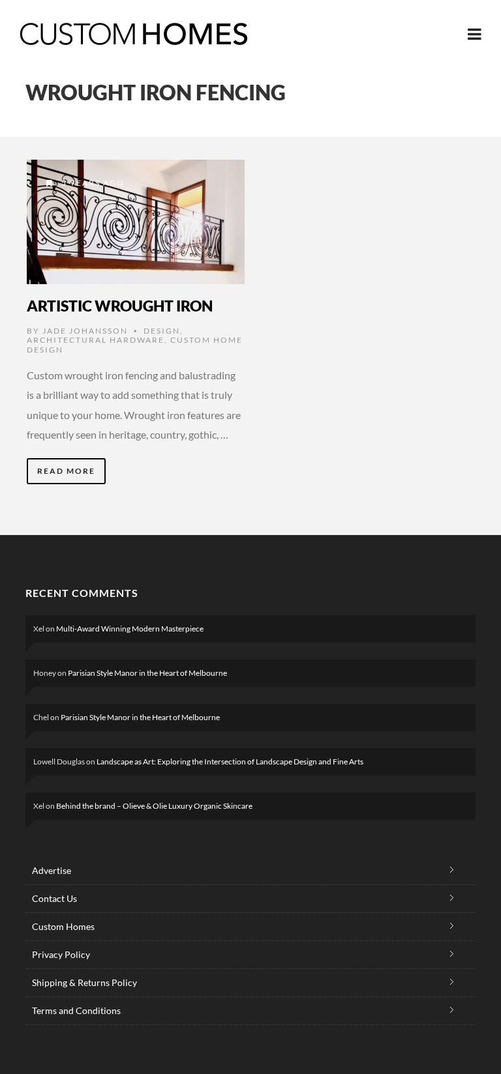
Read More (66, 471)
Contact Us (54, 898)
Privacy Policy (61, 954)
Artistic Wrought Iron (120, 306)
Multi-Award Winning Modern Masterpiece (130, 628)
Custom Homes (63, 926)
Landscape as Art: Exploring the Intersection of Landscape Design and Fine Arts (230, 761)
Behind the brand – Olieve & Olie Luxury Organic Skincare (154, 806)
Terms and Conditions (76, 1010)
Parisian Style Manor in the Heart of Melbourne (147, 673)
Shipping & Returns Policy (84, 982)
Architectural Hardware (95, 340)
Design (162, 331)
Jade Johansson (85, 331)
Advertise (51, 870)
